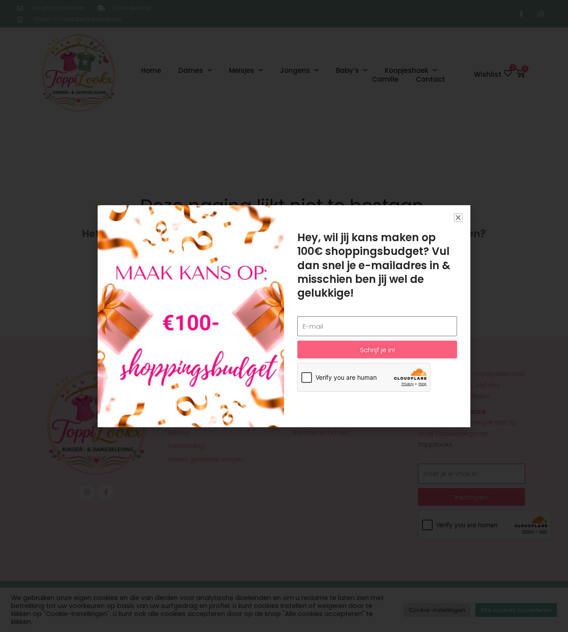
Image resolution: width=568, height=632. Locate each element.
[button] (458, 217)
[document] (284, 316)
